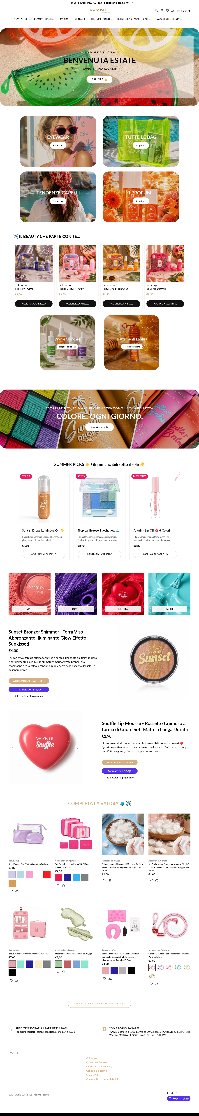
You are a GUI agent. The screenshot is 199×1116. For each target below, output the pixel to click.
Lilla (12, 874)
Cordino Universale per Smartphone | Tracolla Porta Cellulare (168, 955)
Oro (12, 883)
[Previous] (10, 276)
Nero (12, 972)
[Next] (188, 276)
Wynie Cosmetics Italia (99, 10)
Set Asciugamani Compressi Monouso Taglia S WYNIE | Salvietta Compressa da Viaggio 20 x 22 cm (168, 867)
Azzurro (20, 874)
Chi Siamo (91, 1058)
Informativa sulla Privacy (99, 1066)
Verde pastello (186, 967)
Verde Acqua (20, 964)
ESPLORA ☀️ (99, 79)
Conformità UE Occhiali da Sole (102, 1079)
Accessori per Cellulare (158, 950)
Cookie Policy (93, 1074)
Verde (58, 964)
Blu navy (67, 877)
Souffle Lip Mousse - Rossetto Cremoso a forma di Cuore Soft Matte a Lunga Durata (145, 726)
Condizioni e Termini (96, 1070)
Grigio (84, 877)
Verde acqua (178, 967)
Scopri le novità (99, 427)
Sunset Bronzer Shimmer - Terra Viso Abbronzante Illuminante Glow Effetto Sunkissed (47, 638)
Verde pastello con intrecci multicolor (152, 976)
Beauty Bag (14, 860)
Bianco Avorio (38, 964)
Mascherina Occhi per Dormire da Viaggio (73, 953)
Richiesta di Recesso (97, 1062)
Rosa (29, 874)
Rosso (47, 874)
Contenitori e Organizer (65, 860)
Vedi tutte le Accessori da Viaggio (99, 1003)
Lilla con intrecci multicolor (160, 967)
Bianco (38, 874)
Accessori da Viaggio (111, 860)
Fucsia (58, 877)
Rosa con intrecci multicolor (152, 967)
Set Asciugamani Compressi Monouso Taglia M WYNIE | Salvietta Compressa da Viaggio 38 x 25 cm (122, 867)
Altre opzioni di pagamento (29, 696)
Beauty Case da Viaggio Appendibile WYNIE (28, 953)
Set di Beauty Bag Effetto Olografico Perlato (28, 864)
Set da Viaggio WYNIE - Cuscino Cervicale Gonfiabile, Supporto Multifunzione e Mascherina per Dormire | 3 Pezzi (120, 956)
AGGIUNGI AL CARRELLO (34, 303)
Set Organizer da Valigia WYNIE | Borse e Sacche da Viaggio (73, 866)
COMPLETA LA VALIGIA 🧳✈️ (99, 803)
